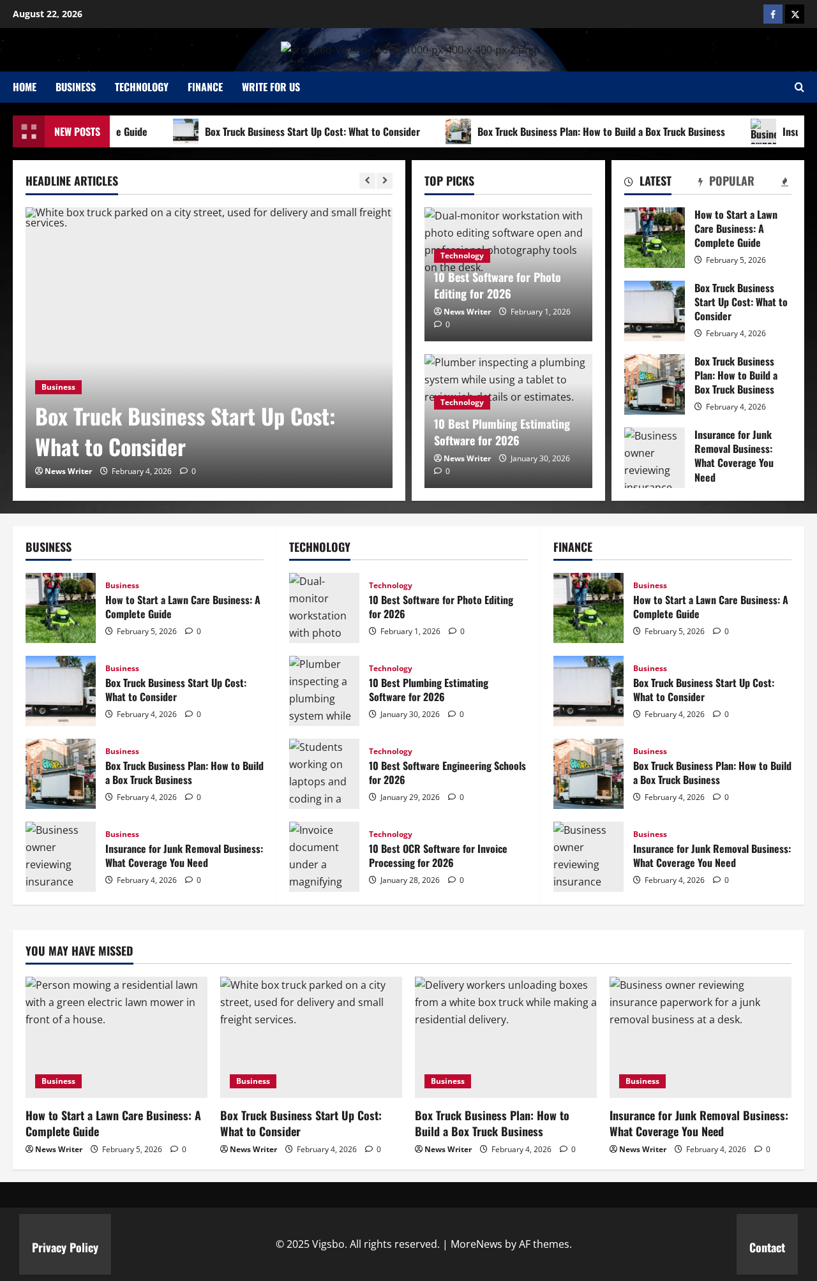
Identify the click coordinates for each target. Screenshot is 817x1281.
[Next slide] (385, 181)
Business (76, 86)
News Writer (68, 471)
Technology (142, 86)
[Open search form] (799, 87)
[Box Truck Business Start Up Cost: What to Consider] (209, 347)
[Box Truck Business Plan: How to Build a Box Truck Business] (506, 1037)
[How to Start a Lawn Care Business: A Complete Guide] (116, 1037)
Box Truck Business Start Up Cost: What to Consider (292, 131)
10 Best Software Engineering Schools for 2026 (324, 774)
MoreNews (476, 1244)
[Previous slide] (367, 181)
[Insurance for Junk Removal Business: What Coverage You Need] (700, 1037)
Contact (767, 1247)
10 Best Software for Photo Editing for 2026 (497, 285)
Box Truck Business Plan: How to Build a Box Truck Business (581, 131)
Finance (205, 86)
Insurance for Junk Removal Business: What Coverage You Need (654, 457)
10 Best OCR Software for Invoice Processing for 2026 (324, 857)
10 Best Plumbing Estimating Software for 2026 (502, 431)
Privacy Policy (65, 1247)
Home (24, 86)
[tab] (647, 183)
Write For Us (271, 86)
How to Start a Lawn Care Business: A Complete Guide (654, 237)
